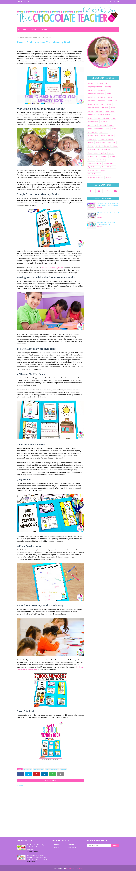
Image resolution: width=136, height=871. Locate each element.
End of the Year (38, 769)
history (90, 118)
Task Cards (100, 160)
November (103, 132)
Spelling (103, 153)
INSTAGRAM (72, 848)
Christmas (91, 90)
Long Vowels (92, 125)
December (101, 101)
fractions (105, 108)
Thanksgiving (108, 163)
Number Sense (93, 135)
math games (98, 128)
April (107, 83)
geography (99, 111)
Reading (98, 146)
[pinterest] (114, 2)
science (114, 146)
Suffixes (112, 156)
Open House (92, 139)
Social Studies (93, 153)
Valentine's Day (93, 170)
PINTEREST (72, 845)
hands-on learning (52, 769)
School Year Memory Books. (52, 268)
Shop (26, 1)
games (90, 111)
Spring (111, 153)
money (114, 128)
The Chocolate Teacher (74, 868)
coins (109, 94)
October (110, 135)
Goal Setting (110, 111)
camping (108, 87)
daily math (92, 101)
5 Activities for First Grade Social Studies (108, 214)
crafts (110, 97)
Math (90, 128)
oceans (103, 135)
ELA (116, 101)
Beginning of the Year (95, 87)
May (107, 128)
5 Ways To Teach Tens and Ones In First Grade (106, 223)
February (108, 104)
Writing (24, 37)
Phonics (90, 142)
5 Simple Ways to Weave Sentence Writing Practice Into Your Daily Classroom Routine (37, 857)
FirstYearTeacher (93, 108)
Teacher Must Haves (94, 163)
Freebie (113, 108)
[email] (118, 2)
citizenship (101, 90)
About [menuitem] (33, 29)
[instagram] (110, 2)
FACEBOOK (56, 848)
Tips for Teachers (93, 167)
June (113, 118)
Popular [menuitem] (22, 29)
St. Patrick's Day (93, 156)
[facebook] (107, 2)
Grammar (91, 114)
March (111, 125)
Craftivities (27, 769)
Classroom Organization (96, 94)
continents (91, 97)
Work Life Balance (94, 174)
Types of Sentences (108, 167)
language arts (93, 121)
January (106, 118)
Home (19, 1)
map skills (102, 125)
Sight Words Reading (105, 149)
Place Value (111, 142)
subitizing (104, 156)
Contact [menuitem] (44, 29)
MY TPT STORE (56, 845)
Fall (102, 104)
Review (106, 146)
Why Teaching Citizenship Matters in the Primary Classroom (35, 847)
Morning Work (92, 132)
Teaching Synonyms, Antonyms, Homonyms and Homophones (108, 204)
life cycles (104, 121)
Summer (91, 160)
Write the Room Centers (95, 177)
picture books (100, 142)
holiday (98, 118)
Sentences (91, 149)
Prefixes (90, 146)
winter (103, 170)
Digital (110, 101)
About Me (91, 83)
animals (100, 83)
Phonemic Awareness (106, 139)
